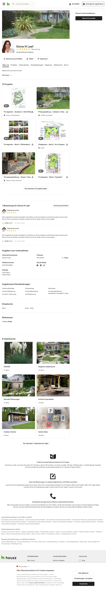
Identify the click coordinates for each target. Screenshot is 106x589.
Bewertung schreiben (61, 206)
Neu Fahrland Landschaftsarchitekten (59, 520)
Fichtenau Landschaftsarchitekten (85, 522)
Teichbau (62, 542)
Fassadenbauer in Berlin (68, 534)
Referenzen (58, 65)
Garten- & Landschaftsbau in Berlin (66, 532)
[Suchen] (13, 4)
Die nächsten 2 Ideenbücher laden (36, 443)
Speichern (44, 59)
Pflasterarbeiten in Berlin (87, 532)
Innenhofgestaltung (72, 542)
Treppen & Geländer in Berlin (30, 532)
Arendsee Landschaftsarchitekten (29, 524)
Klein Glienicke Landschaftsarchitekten (14, 522)
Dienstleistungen (37, 65)
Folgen (66, 258)
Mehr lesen (5, 75)
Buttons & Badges (59, 560)
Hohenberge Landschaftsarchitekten (40, 522)
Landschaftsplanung (23, 542)
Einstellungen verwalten (83, 578)
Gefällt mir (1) (8, 223)
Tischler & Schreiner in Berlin (10, 532)
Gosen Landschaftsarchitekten (63, 522)
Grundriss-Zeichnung (38, 542)
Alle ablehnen (83, 573)
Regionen (48, 65)
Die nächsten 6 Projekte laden (36, 189)
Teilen (31, 59)
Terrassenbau (5, 544)
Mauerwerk (83, 542)
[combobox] (23, 4)
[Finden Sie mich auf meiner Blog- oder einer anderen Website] (44, 265)
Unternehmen (24, 65)
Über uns (5, 65)
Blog (83, 560)
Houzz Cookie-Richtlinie (37, 583)
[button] (4, 4)
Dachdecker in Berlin (53, 534)
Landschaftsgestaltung (8, 542)
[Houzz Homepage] (8, 4)
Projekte (14, 65)
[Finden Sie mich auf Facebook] (37, 265)
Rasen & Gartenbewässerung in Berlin (18, 534)
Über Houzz (31, 560)
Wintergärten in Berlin (47, 532)
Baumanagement (93, 542)
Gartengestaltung (52, 542)
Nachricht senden (88, 18)
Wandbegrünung (16, 544)
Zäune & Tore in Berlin (38, 534)
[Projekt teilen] (32, 112)
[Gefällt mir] (3, 223)
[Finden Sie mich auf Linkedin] (41, 265)
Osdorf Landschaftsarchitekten (35, 520)
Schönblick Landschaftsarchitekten (12, 520)
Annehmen (83, 584)
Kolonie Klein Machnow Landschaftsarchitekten (87, 520)
